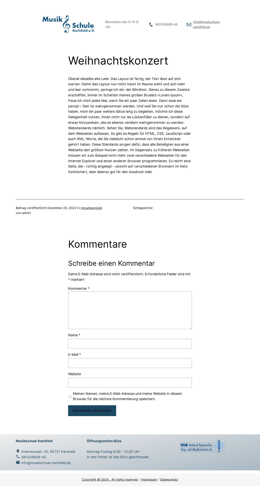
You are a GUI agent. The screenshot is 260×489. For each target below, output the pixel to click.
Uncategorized (91, 208)
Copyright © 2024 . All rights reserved (110, 479)
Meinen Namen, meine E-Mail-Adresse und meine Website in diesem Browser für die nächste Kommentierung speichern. (127, 396)
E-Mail (74, 355)
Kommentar (79, 288)
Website (74, 374)
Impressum (149, 479)
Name (74, 335)
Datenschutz (169, 479)
